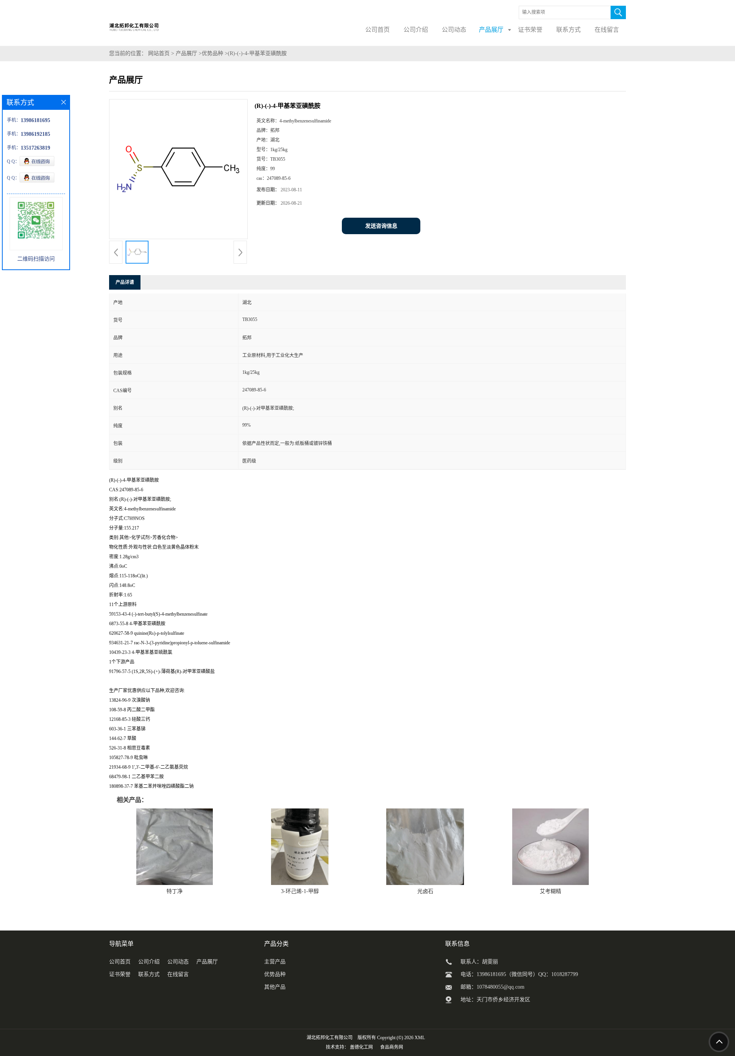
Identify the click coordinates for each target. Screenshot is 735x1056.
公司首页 (120, 962)
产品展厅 (186, 53)
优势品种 (212, 53)
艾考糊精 (550, 891)
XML (420, 1037)
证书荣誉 (120, 974)
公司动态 (178, 962)
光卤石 (425, 891)
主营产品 (275, 962)
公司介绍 (149, 962)
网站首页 (159, 53)
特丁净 (175, 891)
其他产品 (275, 987)
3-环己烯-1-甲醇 (300, 891)
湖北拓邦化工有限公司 (330, 1037)
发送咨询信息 (381, 226)
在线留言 (178, 974)
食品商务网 (391, 1047)
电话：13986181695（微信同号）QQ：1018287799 (519, 974)
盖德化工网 (361, 1047)
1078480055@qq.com (500, 987)
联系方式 (149, 974)
